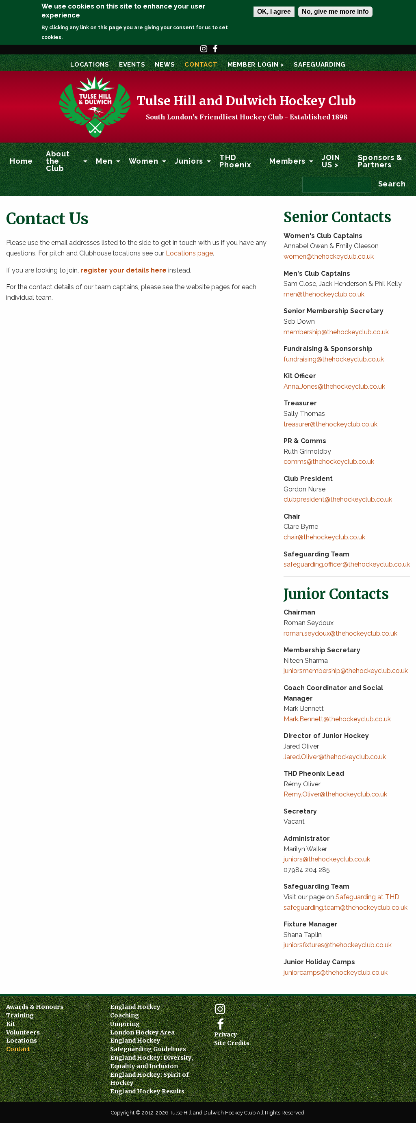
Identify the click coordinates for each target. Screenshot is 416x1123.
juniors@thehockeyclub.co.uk (327, 859)
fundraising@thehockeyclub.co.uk (334, 359)
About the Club (58, 161)
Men (104, 161)
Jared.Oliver (301, 757)
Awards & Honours (34, 1006)
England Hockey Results (147, 1091)
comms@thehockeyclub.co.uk (329, 461)
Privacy (225, 1034)
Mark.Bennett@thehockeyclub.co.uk (338, 719)
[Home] (94, 106)
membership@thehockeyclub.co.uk (336, 332)
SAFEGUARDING (320, 64)
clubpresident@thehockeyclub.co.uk (338, 499)
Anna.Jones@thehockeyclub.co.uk (334, 386)
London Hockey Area (142, 1032)
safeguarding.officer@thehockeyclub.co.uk (347, 564)
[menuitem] (21, 161)
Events (132, 64)
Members (287, 161)
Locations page (189, 253)
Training (20, 1015)
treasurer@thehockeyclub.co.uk (330, 424)
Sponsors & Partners (380, 161)
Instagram (204, 52)
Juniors (189, 161)
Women (144, 161)
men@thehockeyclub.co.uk (324, 294)
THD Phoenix (235, 161)
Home (21, 161)
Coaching (124, 1015)
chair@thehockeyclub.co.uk (324, 537)
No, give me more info (335, 11)
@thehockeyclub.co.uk (352, 757)
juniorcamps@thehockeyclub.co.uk (336, 972)
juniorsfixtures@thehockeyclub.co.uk (338, 945)
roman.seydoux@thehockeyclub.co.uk (340, 633)
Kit (10, 1024)
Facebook (215, 52)
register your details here (123, 270)
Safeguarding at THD (367, 897)
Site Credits (231, 1043)
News (165, 64)
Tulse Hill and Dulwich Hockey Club (246, 100)
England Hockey (135, 1006)
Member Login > (256, 64)
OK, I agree (274, 11)
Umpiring (125, 1024)
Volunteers (23, 1032)
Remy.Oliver (302, 794)
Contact (200, 64)
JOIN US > (331, 161)
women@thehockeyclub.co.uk (329, 256)
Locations (89, 64)
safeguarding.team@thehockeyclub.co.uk (345, 907)
